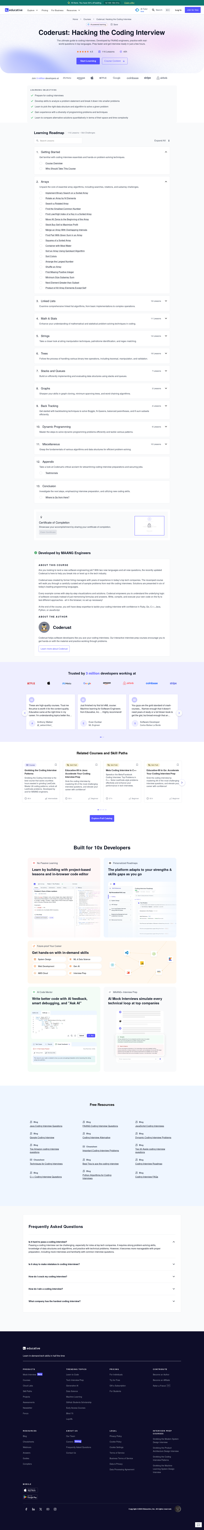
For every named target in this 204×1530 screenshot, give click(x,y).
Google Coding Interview (42, 1137)
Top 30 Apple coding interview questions (150, 1151)
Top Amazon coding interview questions (44, 1151)
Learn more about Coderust (54, 648)
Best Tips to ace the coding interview (101, 1163)
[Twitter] (41, 1511)
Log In (178, 10)
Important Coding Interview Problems (101, 1150)
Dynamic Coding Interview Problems (153, 1137)
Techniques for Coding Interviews (46, 1163)
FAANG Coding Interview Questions (100, 1126)
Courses (87, 19)
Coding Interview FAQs (146, 1176)
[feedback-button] (198, 1524)
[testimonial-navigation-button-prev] (25, 713)
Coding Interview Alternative (96, 1137)
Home (75, 19)
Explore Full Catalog (102, 818)
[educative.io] (13, 10)
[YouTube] (48, 1511)
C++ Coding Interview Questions (46, 1176)
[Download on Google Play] (36, 1497)
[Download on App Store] (36, 1490)
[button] (114, 24)
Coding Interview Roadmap (148, 1163)
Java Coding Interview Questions (46, 1126)
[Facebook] (26, 1511)
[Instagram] (55, 1511)
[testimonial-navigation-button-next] (179, 713)
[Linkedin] (33, 1511)
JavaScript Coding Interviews (149, 1126)
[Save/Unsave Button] (56, 765)
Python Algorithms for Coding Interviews (97, 1177)
